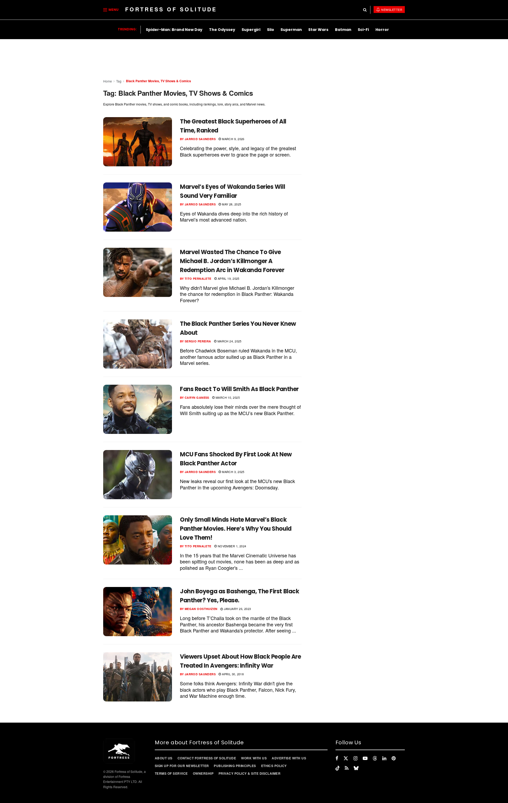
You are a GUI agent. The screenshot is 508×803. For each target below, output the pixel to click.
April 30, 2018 (232, 674)
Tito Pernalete (198, 279)
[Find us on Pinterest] (394, 758)
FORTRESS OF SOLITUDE (171, 9)
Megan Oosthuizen (201, 609)
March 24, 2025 (229, 341)
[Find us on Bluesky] (356, 768)
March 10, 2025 (227, 397)
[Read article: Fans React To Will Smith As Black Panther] (137, 409)
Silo (270, 29)
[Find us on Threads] (375, 758)
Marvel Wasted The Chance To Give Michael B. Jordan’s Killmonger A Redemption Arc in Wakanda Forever (232, 261)
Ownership (203, 773)
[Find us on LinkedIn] (384, 758)
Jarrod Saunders (200, 139)
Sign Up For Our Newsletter (182, 765)
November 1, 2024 (231, 546)
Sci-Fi (363, 29)
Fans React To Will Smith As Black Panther (239, 389)
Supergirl (251, 29)
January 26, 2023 (237, 609)
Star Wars (318, 29)
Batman (343, 29)
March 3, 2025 (232, 472)
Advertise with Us (289, 758)
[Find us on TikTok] (337, 768)
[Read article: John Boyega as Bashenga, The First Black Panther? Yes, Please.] (137, 611)
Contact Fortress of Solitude (207, 758)
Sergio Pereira (198, 341)
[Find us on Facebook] (336, 758)
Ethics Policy (274, 765)
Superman (291, 29)
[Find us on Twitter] (345, 758)
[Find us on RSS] (346, 768)
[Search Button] (365, 10)
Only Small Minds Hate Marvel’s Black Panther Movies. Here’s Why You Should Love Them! (236, 529)
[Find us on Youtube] (365, 758)
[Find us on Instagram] (355, 758)
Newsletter (391, 9)
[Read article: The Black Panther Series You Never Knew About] (137, 344)
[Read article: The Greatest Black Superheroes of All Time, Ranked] (137, 141)
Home (107, 81)
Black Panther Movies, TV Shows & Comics (158, 81)
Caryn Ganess (197, 398)
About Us (164, 758)
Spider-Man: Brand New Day (174, 29)
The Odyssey (222, 29)
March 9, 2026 (232, 139)
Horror (382, 29)
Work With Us (254, 758)
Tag (118, 81)
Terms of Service (171, 773)
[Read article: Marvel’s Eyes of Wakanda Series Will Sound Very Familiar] (137, 207)
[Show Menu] (105, 9)
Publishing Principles (235, 765)
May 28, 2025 (231, 204)
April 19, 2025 (228, 278)
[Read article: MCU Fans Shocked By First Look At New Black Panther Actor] (137, 474)
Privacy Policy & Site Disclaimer (249, 773)
